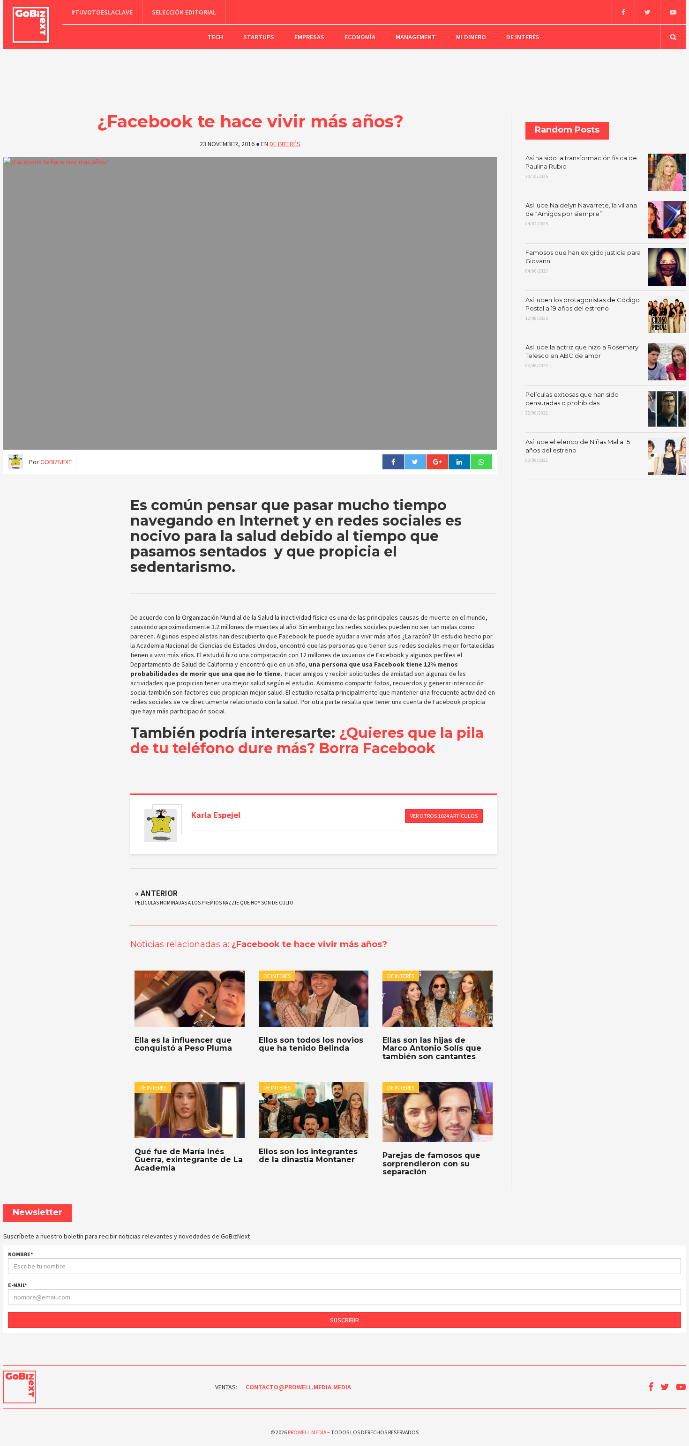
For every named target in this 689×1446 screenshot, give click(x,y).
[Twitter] (647, 12)
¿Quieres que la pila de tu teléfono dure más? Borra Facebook (307, 740)
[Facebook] (623, 12)
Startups (258, 37)
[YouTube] (673, 12)
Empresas (309, 37)
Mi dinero (471, 37)
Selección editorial (184, 12)
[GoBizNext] (31, 25)
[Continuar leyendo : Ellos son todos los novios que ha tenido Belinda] (313, 999)
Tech (215, 37)
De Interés (522, 37)
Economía (359, 37)
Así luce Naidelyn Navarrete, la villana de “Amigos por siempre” (581, 214)
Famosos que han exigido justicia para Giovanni (583, 261)
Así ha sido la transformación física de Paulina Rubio (581, 166)
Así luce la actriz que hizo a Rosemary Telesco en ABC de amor (581, 356)
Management (416, 37)
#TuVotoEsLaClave (102, 12)
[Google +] (437, 461)
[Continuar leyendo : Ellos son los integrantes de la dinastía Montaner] (313, 1110)
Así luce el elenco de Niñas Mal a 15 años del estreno (577, 450)
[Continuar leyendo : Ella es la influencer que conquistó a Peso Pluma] (189, 999)
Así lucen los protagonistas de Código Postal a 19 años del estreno (582, 308)
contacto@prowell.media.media (298, 1387)
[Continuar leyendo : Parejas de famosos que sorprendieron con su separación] (437, 1112)
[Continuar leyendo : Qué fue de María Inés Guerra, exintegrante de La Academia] (189, 1110)
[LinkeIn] (459, 461)
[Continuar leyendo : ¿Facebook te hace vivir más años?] (250, 303)
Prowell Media (307, 1432)
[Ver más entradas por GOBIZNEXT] (160, 825)
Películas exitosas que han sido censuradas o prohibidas (572, 403)
